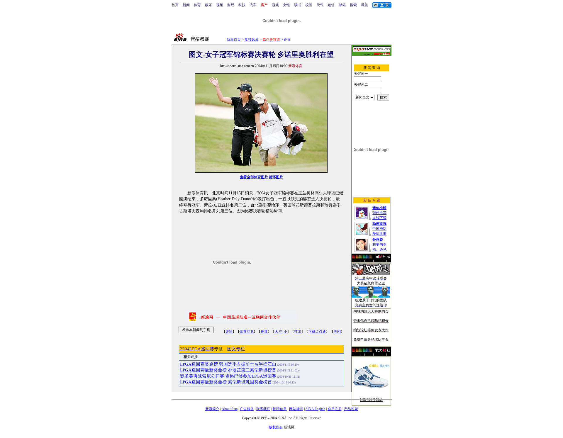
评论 (229, 332)
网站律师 (296, 409)
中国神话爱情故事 (379, 229)
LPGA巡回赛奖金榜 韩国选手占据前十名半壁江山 (228, 364)
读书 (297, 5)
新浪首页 (234, 40)
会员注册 (335, 409)
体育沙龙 (247, 332)
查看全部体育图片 (254, 177)
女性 (286, 5)
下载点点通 (317, 332)
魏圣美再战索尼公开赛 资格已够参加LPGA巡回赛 (228, 376)
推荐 (264, 332)
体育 (197, 5)
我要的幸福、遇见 (379, 244)
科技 (241, 5)
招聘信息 (280, 409)
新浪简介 (212, 409)
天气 (319, 5)
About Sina (230, 409)
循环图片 (276, 177)
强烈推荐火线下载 (379, 213)
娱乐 (208, 5)
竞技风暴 (252, 40)
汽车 (253, 5)
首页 (175, 5)
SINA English (315, 409)
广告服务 (247, 409)
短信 (331, 5)
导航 (364, 5)
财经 (230, 5)
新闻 (186, 5)
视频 (219, 5)
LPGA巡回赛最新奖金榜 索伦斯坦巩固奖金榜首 (226, 382)
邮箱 (342, 5)
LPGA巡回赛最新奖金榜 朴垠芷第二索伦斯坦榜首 (228, 370)
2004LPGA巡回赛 (197, 349)
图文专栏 (236, 349)
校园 (308, 5)
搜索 (353, 5)
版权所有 (276, 427)
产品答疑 (351, 409)
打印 (297, 332)
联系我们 (263, 409)
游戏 (275, 5)
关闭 (337, 332)
